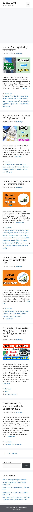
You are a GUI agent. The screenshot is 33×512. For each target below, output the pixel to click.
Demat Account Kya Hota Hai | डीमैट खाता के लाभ (16, 183)
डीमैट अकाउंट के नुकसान (22, 243)
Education (8, 93)
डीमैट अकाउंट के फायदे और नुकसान (12, 245)
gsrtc (6, 391)
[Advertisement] (16, 26)
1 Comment (9, 319)
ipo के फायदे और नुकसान (22, 167)
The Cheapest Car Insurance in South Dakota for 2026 (13, 406)
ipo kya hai (8, 164)
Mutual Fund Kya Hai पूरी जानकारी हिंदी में (15, 48)
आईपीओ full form (22, 169)
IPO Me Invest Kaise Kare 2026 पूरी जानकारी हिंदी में (16, 117)
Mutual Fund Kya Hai (12, 96)
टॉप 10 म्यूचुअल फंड (23, 101)
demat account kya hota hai (18, 235)
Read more (25, 88)
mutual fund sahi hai (20, 98)
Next (14, 453)
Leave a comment (11, 394)
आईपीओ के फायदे (7, 172)
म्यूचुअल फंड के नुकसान (9, 104)
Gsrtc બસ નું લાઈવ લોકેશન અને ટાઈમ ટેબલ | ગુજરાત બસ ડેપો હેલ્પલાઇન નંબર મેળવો (16, 332)
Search (26, 465)
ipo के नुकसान (11, 167)
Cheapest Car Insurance (13, 444)
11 (10, 453)
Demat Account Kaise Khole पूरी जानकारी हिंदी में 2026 (14, 260)
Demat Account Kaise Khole (14, 230)
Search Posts (7, 462)
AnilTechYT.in (10, 3)
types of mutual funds (10, 101)
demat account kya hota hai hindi (14, 238)
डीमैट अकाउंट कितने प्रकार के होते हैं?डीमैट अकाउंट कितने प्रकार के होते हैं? (16, 240)
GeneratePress (16, 509)
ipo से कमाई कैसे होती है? (9, 169)
